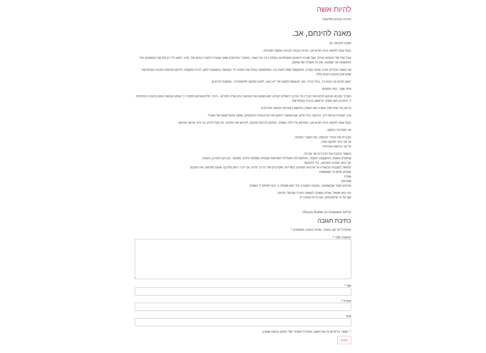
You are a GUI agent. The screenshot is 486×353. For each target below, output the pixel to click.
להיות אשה (334, 9)
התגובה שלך (341, 237)
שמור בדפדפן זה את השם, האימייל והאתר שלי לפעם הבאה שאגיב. (304, 331)
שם (347, 285)
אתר (348, 316)
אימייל (346, 300)
